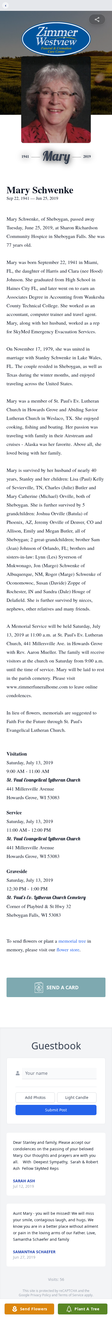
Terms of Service (70, 1295)
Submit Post (56, 1109)
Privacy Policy (40, 1295)
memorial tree (72, 941)
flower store (68, 949)
